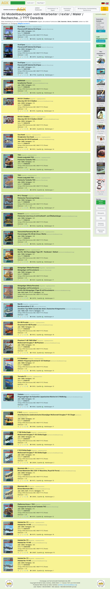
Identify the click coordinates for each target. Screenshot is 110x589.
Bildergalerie (101, 213)
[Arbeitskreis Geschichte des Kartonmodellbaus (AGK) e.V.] (101, 14)
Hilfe (101, 218)
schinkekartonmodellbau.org (67, 585)
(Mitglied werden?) (24, 23)
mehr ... (101, 31)
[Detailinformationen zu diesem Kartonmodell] (18, 39)
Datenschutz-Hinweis (101, 230)
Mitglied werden (101, 46)
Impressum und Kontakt (101, 224)
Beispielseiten (101, 208)
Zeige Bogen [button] (40, 3)
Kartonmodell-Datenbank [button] (17, 3)
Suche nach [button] (30, 3)
